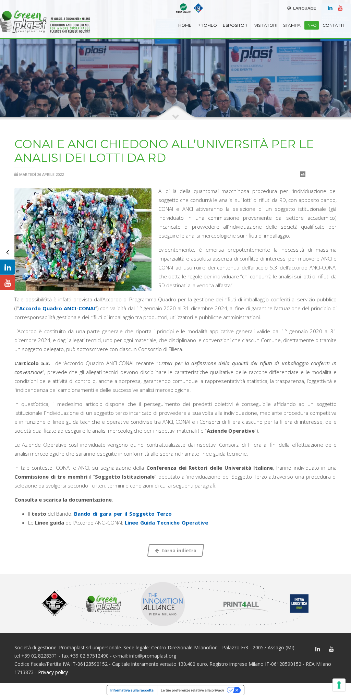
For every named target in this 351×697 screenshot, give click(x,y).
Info (311, 25)
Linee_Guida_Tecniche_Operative (166, 522)
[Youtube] (340, 7)
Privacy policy (53, 672)
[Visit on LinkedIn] (7, 267)
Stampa (292, 25)
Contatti (333, 25)
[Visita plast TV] (7, 282)
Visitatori (265, 25)
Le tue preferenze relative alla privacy (192, 690)
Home (185, 25)
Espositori (236, 25)
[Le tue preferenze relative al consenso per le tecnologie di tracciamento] (339, 685)
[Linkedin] (330, 7)
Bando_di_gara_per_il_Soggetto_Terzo (123, 513)
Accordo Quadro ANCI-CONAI (57, 308)
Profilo (207, 25)
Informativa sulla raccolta (132, 690)
